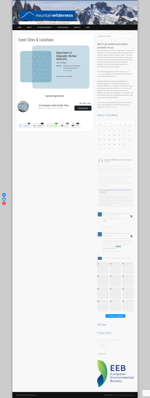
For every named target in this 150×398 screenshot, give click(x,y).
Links (88, 27)
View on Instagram (116, 316)
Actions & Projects (44, 27)
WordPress (130, 395)
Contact (77, 27)
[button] (103, 268)
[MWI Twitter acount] (4, 199)
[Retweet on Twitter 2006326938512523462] (108, 227)
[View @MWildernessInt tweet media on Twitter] (105, 221)
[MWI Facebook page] (4, 195)
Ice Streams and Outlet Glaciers (55, 105)
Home (19, 27)
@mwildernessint (108, 216)
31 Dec (118, 216)
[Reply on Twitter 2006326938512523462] (104, 227)
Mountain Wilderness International (117, 160)
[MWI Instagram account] (4, 203)
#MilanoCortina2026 (109, 248)
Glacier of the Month (107, 115)
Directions (67, 70)
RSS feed (101, 324)
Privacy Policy (104, 333)
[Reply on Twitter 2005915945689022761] (104, 251)
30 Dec (118, 236)
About (29, 27)
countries (114, 107)
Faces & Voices (62, 27)
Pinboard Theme (117, 395)
